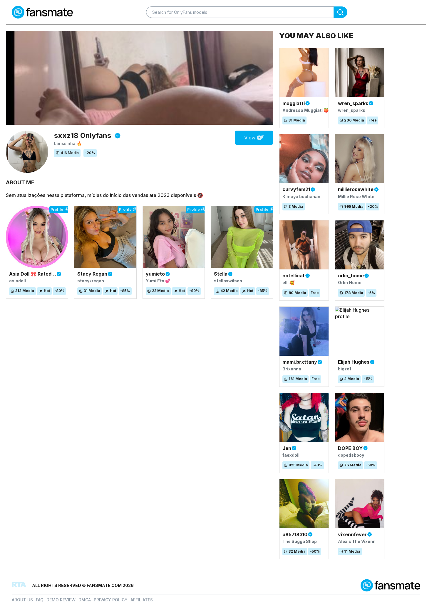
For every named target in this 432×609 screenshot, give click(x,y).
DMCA (84, 599)
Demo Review (61, 599)
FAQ (39, 599)
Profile (57, 209)
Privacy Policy (111, 599)
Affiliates (141, 599)
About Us (22, 599)
